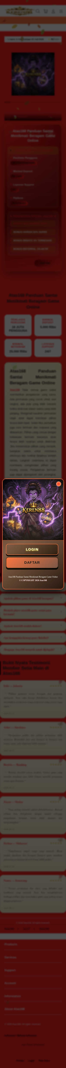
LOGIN (32, 549)
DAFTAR (32, 562)
